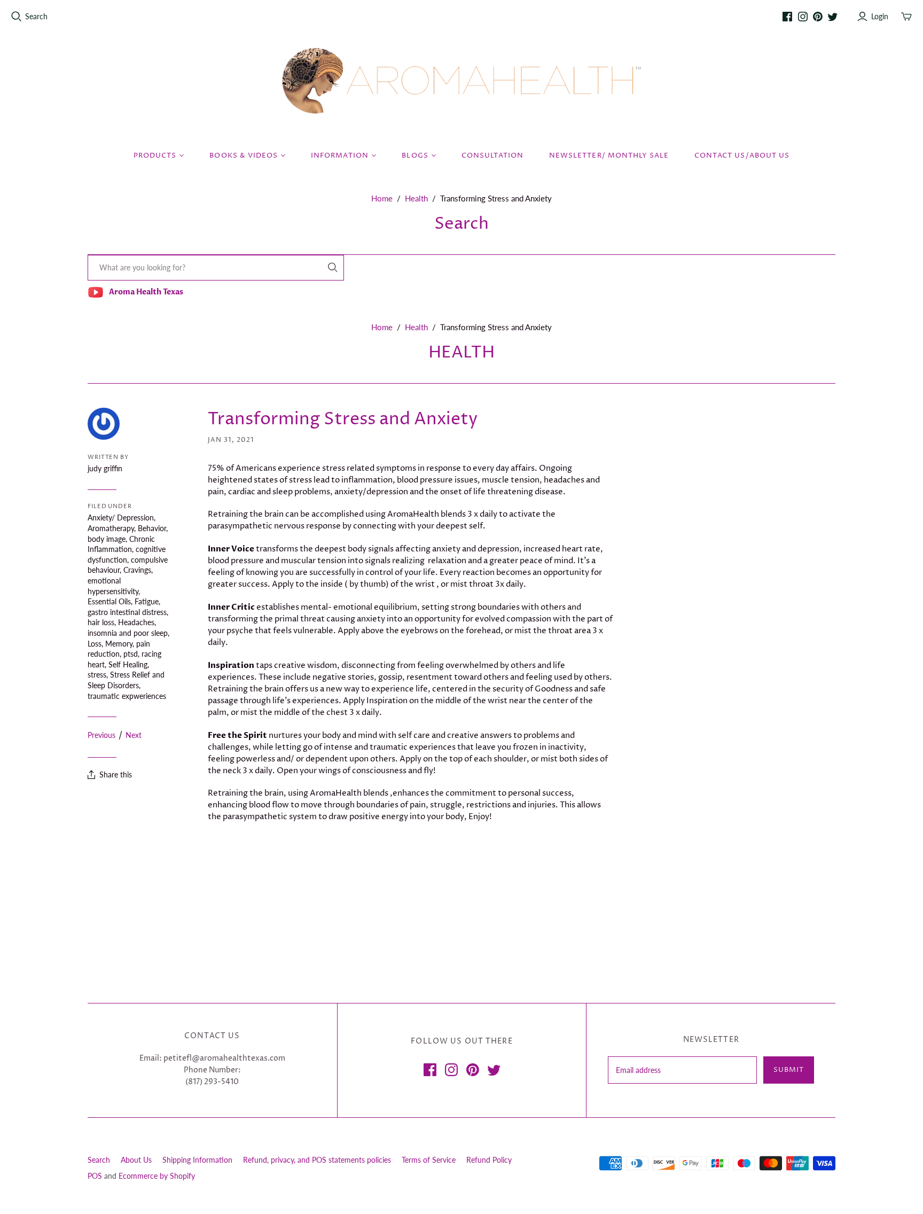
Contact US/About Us (741, 155)
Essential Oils (109, 601)
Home (382, 198)
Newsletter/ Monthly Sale (609, 155)
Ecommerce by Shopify (157, 1175)
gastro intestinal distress (127, 612)
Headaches (136, 622)
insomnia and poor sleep (128, 632)
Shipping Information (197, 1159)
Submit (788, 1070)
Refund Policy (489, 1159)
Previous (101, 735)
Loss (94, 643)
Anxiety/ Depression (121, 517)
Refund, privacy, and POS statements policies (317, 1159)
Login (879, 16)
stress (97, 674)
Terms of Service (429, 1159)
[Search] (333, 267)
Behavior (152, 528)
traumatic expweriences (127, 696)
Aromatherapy (111, 528)
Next (134, 735)
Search (36, 16)
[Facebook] (787, 16)
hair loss (101, 622)
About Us (136, 1159)
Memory (118, 643)
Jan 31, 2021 (231, 440)
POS (95, 1175)
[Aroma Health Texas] (461, 81)
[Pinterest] (818, 16)
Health (416, 198)
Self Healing (127, 664)
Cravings (137, 569)
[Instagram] (803, 16)
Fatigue (147, 601)
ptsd (130, 653)
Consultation (492, 155)
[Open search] (16, 16)
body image (107, 538)
